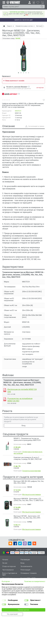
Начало (5, 560)
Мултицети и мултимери (31, 494)
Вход (23, 425)
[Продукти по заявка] (33, 2)
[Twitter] (20, 543)
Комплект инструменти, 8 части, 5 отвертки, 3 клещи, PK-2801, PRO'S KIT (28, 458)
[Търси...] (42, 6)
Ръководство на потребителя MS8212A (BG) (19, 399)
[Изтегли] (4, 390)
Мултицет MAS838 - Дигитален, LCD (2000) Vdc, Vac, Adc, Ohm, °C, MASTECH (28, 499)
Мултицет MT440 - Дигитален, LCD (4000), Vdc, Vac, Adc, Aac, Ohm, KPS (27, 517)
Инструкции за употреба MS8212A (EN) (22, 390)
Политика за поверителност (34, 581)
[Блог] (10, 543)
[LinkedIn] (29, 543)
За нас (4, 563)
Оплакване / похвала (29, 573)
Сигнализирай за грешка (36, 126)
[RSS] (34, 543)
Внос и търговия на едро (9, 574)
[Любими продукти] (38, 2)
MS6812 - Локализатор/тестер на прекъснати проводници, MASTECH (27, 439)
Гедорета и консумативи (31, 471)
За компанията (26, 566)
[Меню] (4, 2)
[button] (7, 581)
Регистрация (25, 570)
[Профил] (29, 2)
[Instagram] (25, 543)
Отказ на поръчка (9, 566)
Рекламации (25, 560)
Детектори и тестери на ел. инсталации (28, 452)
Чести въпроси (8, 570)
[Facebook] (15, 543)
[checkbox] (4, 600)
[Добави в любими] (44, 100)
